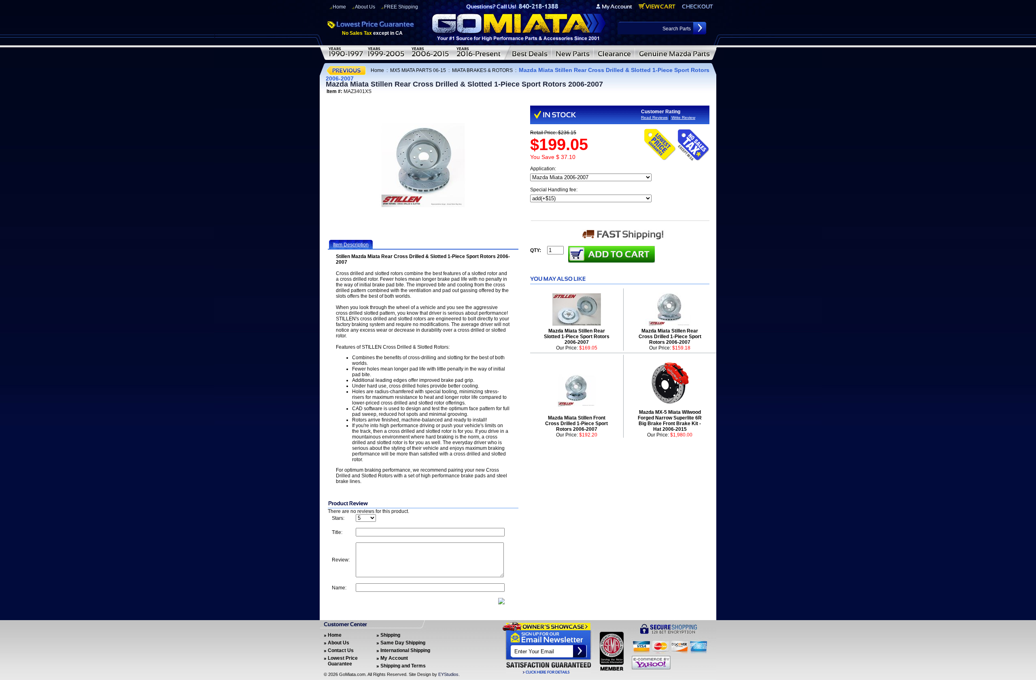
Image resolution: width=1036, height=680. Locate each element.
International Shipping (405, 650)
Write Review (683, 117)
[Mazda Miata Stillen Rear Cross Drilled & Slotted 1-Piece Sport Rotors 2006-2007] (423, 165)
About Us (365, 7)
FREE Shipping (401, 7)
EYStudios (448, 674)
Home (339, 7)
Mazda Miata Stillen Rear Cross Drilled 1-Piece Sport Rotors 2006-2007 (670, 336)
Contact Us (341, 650)
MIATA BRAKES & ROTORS (482, 70)
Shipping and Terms (403, 666)
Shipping (390, 635)
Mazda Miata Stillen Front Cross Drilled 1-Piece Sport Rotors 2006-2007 (576, 423)
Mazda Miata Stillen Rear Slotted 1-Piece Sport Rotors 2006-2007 (576, 336)
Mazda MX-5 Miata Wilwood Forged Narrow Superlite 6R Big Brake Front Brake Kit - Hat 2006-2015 (670, 420)
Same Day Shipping (402, 643)
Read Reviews (654, 117)
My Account (394, 658)
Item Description (351, 245)
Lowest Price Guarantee (343, 661)
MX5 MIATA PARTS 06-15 (418, 70)
